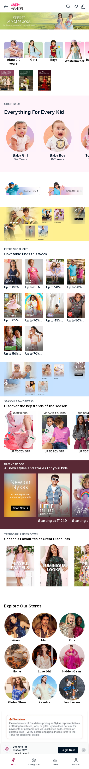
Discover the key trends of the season (35, 406)
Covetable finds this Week (25, 254)
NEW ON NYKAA (14, 463)
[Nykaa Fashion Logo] (36, 6)
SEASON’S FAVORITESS (19, 401)
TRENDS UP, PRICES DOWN (21, 534)
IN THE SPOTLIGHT (16, 249)
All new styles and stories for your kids (36, 468)
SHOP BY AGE (13, 104)
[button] (5, 6)
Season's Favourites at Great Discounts (37, 539)
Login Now (68, 750)
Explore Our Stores (23, 605)
